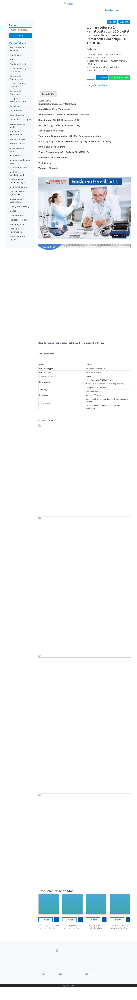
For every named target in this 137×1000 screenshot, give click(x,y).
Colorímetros (16, 110)
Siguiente (124, 22)
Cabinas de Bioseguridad (16, 77)
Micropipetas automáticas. (16, 200)
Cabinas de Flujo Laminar (18, 85)
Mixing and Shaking (19, 206)
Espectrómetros (18, 139)
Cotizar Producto (121, 77)
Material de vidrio (18, 167)
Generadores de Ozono (18, 149)
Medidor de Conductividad (17, 173)
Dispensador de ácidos (17, 125)
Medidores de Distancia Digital (18, 181)
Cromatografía (17, 115)
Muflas (13, 211)
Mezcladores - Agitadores (17, 193)
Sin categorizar (17, 224)
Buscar (20, 35)
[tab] (48, 94)
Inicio (22, 10)
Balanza (14, 59)
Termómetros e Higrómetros (17, 230)
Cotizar (104, 77)
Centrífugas (15, 106)
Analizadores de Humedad (18, 49)
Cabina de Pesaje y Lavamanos (19, 70)
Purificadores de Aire (20, 220)
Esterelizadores (17, 143)
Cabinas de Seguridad (15, 92)
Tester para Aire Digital (17, 237)
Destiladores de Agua (20, 119)
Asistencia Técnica (88, 10)
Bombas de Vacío (18, 64)
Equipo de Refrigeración (16, 133)
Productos (48, 10)
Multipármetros (17, 215)
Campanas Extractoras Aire (18, 100)
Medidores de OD (18, 187)
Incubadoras (16, 155)
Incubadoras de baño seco (20, 161)
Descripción (48, 94)
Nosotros (34, 10)
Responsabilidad (66, 10)
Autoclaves (15, 55)
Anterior (112, 22)
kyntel (92, 974)
